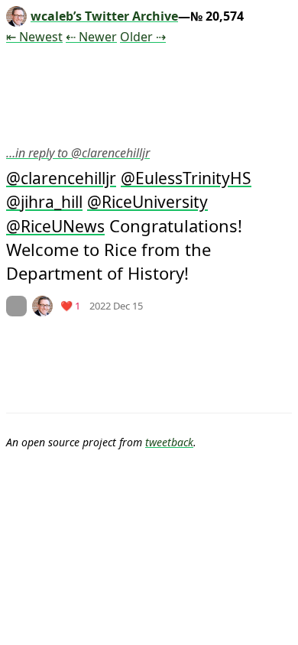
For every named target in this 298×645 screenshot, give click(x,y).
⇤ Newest (34, 36)
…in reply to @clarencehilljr (78, 152)
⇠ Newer (91, 36)
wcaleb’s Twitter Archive (104, 16)
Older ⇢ (143, 36)
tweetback (169, 442)
